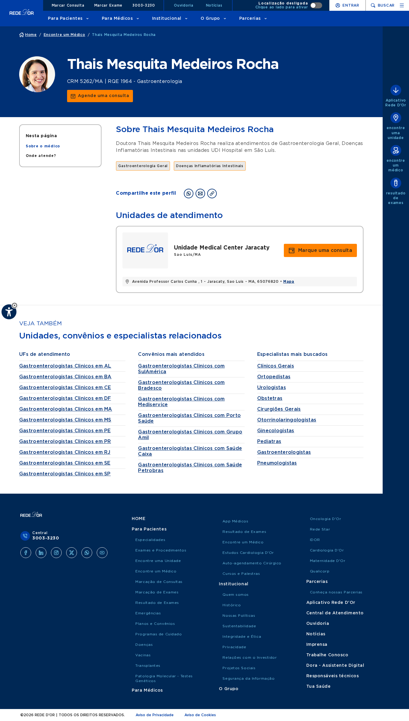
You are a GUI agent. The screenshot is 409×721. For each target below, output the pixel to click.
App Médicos (235, 521)
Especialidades (150, 540)
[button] (14, 305)
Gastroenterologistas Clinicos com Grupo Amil (190, 435)
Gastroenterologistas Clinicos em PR (65, 441)
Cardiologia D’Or (327, 550)
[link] (100, 96)
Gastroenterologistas (284, 452)
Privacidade (234, 647)
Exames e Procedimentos (160, 550)
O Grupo (210, 18)
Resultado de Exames (157, 602)
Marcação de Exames (156, 592)
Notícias (214, 5)
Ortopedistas (273, 376)
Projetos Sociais (238, 668)
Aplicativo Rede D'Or (330, 603)
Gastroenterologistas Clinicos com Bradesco (181, 385)
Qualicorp (320, 571)
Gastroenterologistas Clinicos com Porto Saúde (189, 418)
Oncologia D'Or (325, 519)
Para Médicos (117, 18)
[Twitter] (71, 552)
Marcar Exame (108, 5)
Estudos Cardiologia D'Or (248, 552)
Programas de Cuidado (158, 634)
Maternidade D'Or (328, 561)
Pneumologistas (277, 463)
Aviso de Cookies (200, 715)
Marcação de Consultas (159, 582)
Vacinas (143, 655)
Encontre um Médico (155, 571)
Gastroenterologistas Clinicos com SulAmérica (181, 369)
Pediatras (269, 441)
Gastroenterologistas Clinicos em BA (65, 376)
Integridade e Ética (241, 636)
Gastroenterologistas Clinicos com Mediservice (181, 402)
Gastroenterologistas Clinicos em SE (64, 463)
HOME (138, 519)
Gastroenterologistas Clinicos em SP (65, 473)
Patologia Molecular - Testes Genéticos (164, 678)
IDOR (315, 540)
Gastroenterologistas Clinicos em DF (65, 398)
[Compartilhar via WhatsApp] (188, 193)
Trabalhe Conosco (327, 655)
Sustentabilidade (239, 626)
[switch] (288, 5)
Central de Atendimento (335, 613)
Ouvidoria (183, 5)
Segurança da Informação (248, 678)
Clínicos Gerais (275, 366)
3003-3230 (143, 5)
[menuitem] (43, 146)
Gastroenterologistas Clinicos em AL (65, 366)
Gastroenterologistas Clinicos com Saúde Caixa (190, 451)
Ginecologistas (275, 430)
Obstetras (270, 398)
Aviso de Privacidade (155, 715)
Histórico (231, 605)
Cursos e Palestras (241, 573)
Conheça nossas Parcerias (336, 592)
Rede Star (320, 529)
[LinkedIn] (41, 552)
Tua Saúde (318, 686)
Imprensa (317, 645)
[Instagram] (56, 552)
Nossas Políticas (238, 615)
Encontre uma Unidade (158, 561)
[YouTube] (102, 552)
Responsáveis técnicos (332, 676)
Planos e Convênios (155, 623)
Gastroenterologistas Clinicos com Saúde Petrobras (190, 467)
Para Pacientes (65, 18)
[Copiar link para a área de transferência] (212, 193)
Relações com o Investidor (249, 657)
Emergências (148, 613)
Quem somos (235, 594)
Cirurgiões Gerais (279, 409)
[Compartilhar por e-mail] (200, 193)
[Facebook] (26, 552)
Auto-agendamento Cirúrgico (251, 563)
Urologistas (271, 387)
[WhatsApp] (87, 552)
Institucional (166, 18)
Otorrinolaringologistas (286, 420)
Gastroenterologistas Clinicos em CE (65, 387)
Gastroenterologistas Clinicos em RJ (64, 452)
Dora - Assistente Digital (335, 665)
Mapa (288, 281)
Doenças (144, 644)
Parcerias (250, 18)
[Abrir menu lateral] (402, 5)
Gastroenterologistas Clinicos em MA (65, 409)
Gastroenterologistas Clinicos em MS (65, 420)
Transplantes (147, 665)
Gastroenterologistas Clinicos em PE (65, 430)
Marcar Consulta (68, 5)
